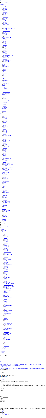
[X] (3, 376)
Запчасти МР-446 (24, 368)
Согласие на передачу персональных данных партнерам (7, 415)
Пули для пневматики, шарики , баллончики (9, 336)
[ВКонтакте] (0, 376)
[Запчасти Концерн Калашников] (8, 27)
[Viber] (4, 376)
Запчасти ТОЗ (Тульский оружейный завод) (8, 265)
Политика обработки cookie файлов (5, 414)
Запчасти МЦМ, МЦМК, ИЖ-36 (38, 368)
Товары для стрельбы (13, 365)
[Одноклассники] (1, 376)
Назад (3, 232)
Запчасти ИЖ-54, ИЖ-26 (12, 368)
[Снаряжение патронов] (8, 176)
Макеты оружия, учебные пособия (32, 364)
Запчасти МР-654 (16, 368)
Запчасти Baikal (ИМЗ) (2, 364)
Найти (1, 417)
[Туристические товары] (8, 110)
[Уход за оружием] (8, 79)
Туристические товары (6, 346)
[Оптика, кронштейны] (8, 99)
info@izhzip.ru (1, 411)
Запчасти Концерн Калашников (8, 364)
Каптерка (4, 365)
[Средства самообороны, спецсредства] (8, 89)
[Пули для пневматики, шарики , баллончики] (8, 103)
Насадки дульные (6, 292)
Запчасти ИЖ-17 (7, 368)
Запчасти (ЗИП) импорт (6, 302)
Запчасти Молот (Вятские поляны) (25, 364)
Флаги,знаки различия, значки (8, 365)
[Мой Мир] (2, 376)
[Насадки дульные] (8, 63)
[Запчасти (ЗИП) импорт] (8, 72)
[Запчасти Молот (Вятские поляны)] (8, 157)
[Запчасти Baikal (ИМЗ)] (8, 115)
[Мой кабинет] (0, 3)
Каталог (3, 233)
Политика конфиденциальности (5, 413)
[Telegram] (6, 376)
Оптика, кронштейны (6, 332)
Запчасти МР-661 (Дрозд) (28, 368)
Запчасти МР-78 (4, 368)
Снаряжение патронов (6, 296)
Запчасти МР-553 (33, 368)
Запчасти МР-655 (20, 368)
